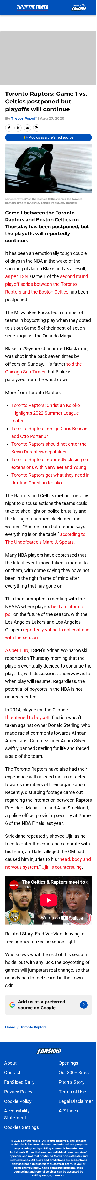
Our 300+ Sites (74, 1072)
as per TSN (16, 276)
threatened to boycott (27, 717)
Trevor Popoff (24, 118)
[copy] (36, 128)
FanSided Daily (19, 1082)
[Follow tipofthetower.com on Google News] (84, 1005)
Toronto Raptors (33, 1027)
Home (10, 1027)
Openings (68, 1063)
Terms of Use (72, 1091)
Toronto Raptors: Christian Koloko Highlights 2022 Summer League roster (45, 413)
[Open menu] (8, 8)
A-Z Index (68, 1110)
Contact (12, 1072)
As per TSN (16, 650)
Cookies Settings (21, 1127)
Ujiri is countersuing (62, 867)
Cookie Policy (18, 1101)
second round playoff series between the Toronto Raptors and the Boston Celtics (46, 284)
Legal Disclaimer (76, 1101)
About (10, 1063)
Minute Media (30, 1140)
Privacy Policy (18, 1091)
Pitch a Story (72, 1082)
